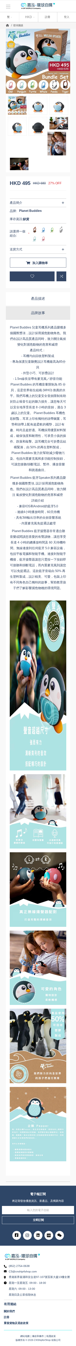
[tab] (38, 298)
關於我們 (9, 1311)
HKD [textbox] (28, 17)
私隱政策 (51, 1336)
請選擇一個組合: (17, 233)
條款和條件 (38, 1336)
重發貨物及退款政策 (16, 1323)
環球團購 (18, 25)
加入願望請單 (32, 276)
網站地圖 (25, 1336)
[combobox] (9, 17)
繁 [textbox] (5, 16)
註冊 (47, 16)
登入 (66, 16)
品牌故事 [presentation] (38, 313)
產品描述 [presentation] (38, 299)
